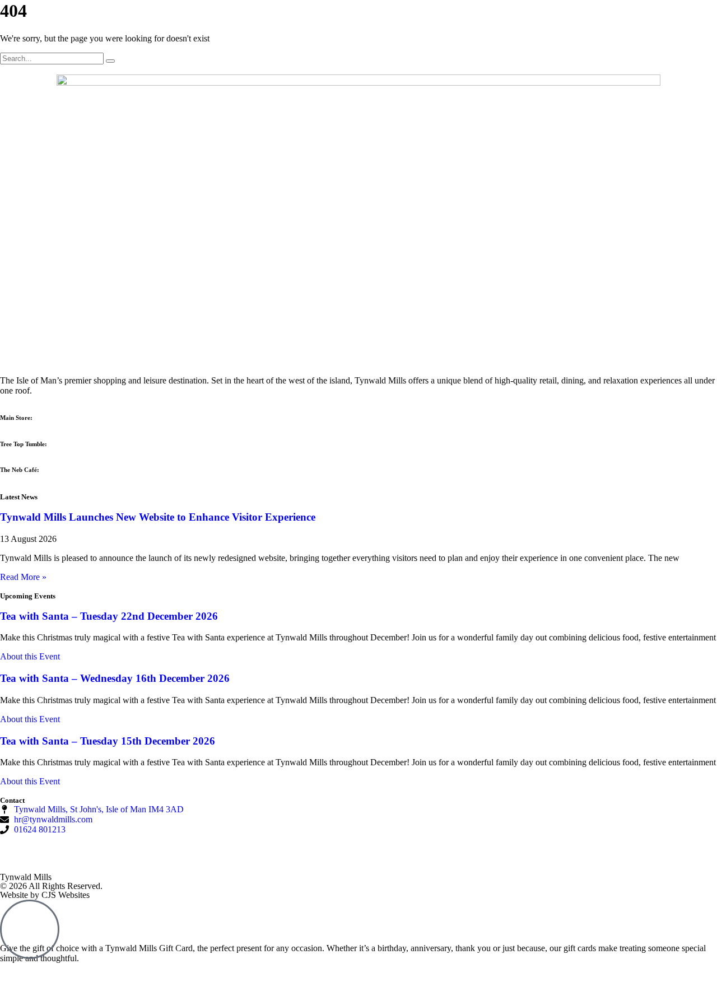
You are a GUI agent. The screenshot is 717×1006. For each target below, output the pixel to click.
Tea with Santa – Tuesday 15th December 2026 (107, 741)
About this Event (30, 656)
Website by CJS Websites (45, 895)
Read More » (23, 577)
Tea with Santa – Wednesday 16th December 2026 (115, 678)
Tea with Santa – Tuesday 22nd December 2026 (109, 616)
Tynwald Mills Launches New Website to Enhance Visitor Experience (157, 517)
